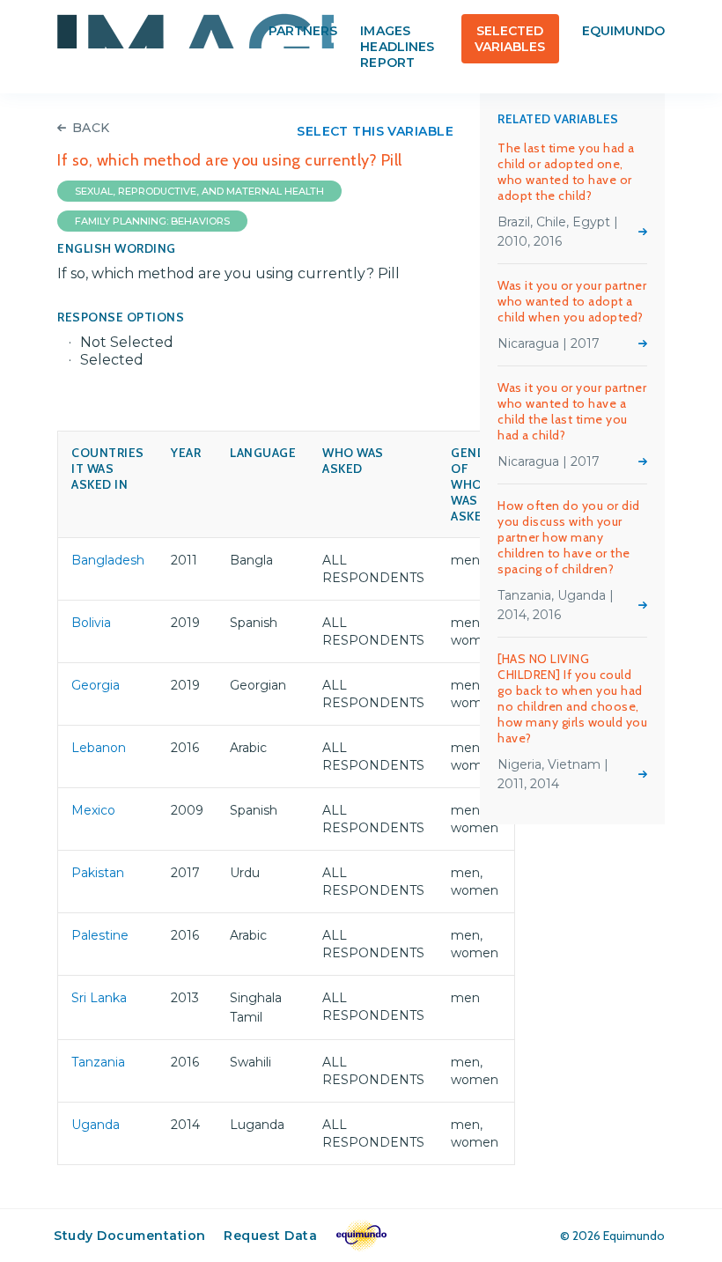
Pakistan (97, 873)
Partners (303, 31)
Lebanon (98, 748)
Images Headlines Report (396, 46)
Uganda (95, 1125)
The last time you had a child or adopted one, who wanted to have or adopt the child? (566, 171)
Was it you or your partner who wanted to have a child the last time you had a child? (571, 411)
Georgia (95, 685)
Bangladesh (107, 560)
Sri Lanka (99, 998)
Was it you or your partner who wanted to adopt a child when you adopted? (571, 301)
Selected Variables (510, 39)
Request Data (270, 1236)
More (642, 231)
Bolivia (91, 623)
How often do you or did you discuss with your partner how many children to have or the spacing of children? (568, 537)
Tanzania (98, 1062)
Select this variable (375, 131)
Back (91, 128)
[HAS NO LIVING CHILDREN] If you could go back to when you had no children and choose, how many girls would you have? (572, 698)
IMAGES (195, 30)
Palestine (100, 935)
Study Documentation (130, 1236)
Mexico (93, 810)
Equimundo (623, 31)
